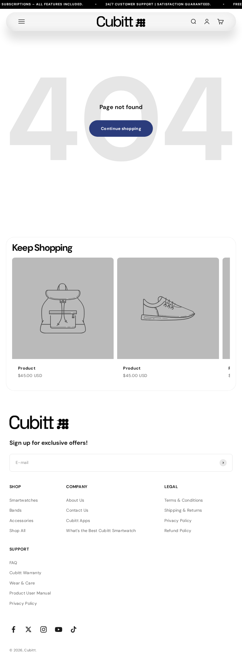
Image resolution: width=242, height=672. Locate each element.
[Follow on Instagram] (44, 629)
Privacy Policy (178, 520)
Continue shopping (121, 128)
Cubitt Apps (78, 520)
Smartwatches (23, 500)
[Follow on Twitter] (28, 629)
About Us (75, 500)
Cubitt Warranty (25, 572)
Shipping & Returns (183, 510)
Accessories (21, 520)
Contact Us (77, 510)
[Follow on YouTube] (59, 629)
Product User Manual (30, 593)
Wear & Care (22, 583)
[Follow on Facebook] (13, 629)
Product (26, 368)
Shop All (17, 530)
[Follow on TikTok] (74, 629)
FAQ (13, 562)
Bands (15, 510)
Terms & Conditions (183, 500)
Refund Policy (178, 530)
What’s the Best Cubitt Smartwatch (101, 530)
